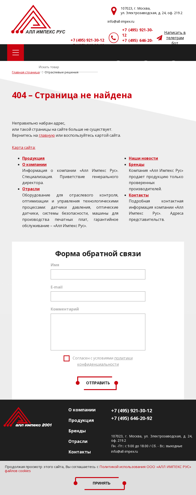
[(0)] (173, 67)
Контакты (139, 195)
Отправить (98, 383)
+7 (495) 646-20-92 (137, 43)
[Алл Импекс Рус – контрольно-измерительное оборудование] (38, 20)
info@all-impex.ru (124, 451)
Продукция (33, 158)
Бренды (136, 164)
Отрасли (31, 188)
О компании (34, 164)
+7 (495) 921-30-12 (137, 32)
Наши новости (143, 158)
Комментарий (65, 309)
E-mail (57, 287)
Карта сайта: (23, 147)
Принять (101, 483)
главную (47, 135)
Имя (55, 264)
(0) (128, 67)
